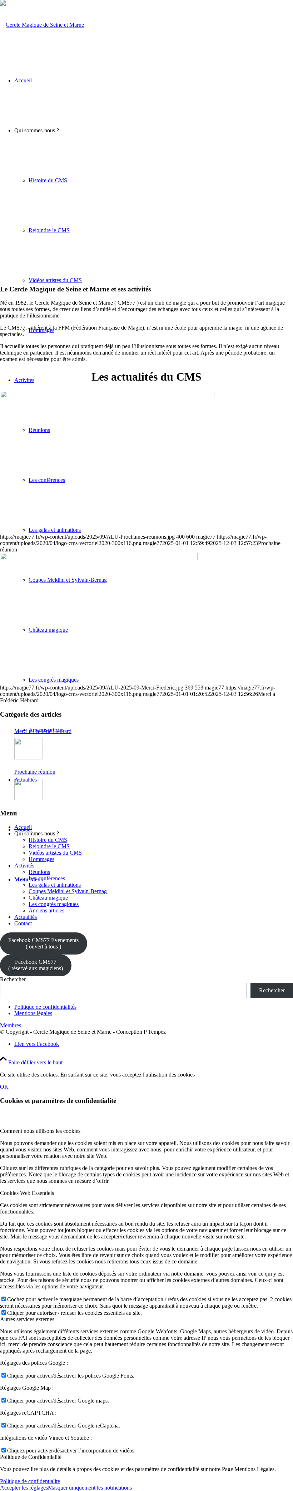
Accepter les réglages (24, 1488)
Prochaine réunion (34, 772)
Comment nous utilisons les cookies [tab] (40, 1131)
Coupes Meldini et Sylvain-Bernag (68, 891)
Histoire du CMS (48, 840)
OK (4, 1087)
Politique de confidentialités (45, 1007)
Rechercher (13, 979)
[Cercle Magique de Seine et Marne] (42, 25)
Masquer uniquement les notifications (90, 1488)
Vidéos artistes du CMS (55, 853)
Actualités (25, 917)
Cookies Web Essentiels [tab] (27, 1193)
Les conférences (47, 878)
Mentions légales (33, 1013)
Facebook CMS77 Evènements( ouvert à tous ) (43, 943)
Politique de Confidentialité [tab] (30, 1457)
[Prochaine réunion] (107, 396)
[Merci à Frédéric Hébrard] (99, 558)
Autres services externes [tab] (27, 1319)
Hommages (41, 859)
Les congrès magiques (54, 904)
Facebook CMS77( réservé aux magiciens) (35, 965)
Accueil (23, 827)
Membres (10, 1025)
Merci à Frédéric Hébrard (42, 731)
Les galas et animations (55, 885)
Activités (24, 865)
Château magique (48, 898)
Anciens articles (46, 910)
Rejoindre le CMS (49, 846)
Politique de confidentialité (30, 1481)
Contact (23, 923)
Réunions (39, 872)
